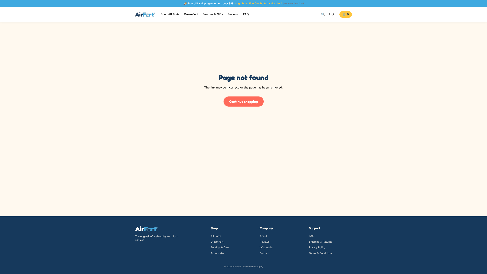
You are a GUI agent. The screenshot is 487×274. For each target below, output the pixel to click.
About (263, 236)
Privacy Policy (317, 247)
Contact (264, 253)
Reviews (265, 242)
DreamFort (217, 242)
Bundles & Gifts (220, 247)
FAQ (311, 236)
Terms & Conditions (320, 253)
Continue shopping (243, 101)
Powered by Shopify (253, 266)
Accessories (217, 253)
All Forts (216, 236)
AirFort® (236, 266)
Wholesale (266, 247)
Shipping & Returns (320, 242)
